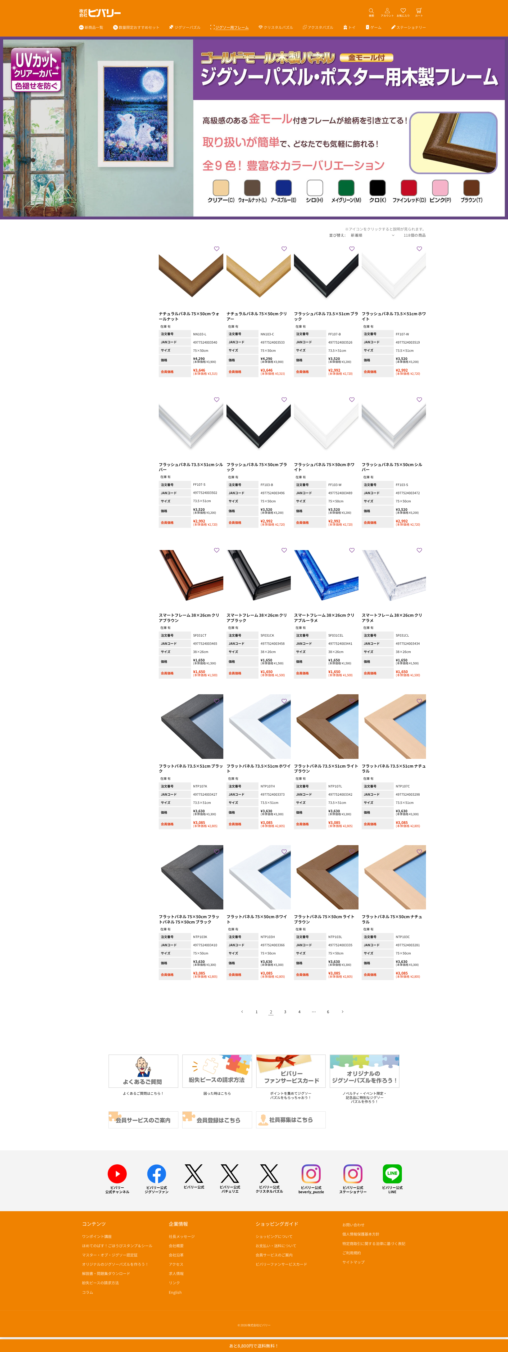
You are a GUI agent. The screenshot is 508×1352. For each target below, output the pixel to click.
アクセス (176, 1264)
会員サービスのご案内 (274, 1255)
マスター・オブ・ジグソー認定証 (110, 1255)
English (175, 1292)
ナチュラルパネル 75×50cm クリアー (256, 316)
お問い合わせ (353, 1224)
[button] (185, 27)
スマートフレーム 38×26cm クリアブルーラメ (324, 617)
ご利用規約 (351, 1252)
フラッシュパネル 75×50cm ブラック (256, 467)
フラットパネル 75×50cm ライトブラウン (324, 919)
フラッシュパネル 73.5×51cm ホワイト (394, 316)
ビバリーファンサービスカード (281, 1264)
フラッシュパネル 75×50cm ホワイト (324, 467)
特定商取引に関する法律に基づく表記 (373, 1243)
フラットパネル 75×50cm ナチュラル (392, 919)
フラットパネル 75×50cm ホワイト (256, 919)
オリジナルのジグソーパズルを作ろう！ (115, 1264)
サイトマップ (353, 1262)
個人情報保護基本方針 (360, 1234)
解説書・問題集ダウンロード (106, 1273)
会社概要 (176, 1245)
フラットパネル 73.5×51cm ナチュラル (394, 768)
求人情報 (176, 1273)
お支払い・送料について (276, 1245)
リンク (174, 1282)
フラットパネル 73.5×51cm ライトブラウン (326, 768)
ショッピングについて (274, 1236)
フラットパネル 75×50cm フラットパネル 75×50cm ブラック (189, 919)
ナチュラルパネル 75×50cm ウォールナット (189, 316)
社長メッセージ (182, 1236)
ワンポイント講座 (97, 1236)
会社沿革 (176, 1255)
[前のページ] (242, 1011)
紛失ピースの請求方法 (100, 1282)
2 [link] (271, 1011)
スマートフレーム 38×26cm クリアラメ (392, 617)
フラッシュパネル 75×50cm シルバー (392, 467)
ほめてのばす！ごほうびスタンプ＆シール (117, 1245)
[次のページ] (342, 1011)
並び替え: (337, 235)
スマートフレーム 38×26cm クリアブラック (256, 617)
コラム (87, 1292)
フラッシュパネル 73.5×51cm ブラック (326, 316)
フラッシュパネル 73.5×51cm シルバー (191, 467)
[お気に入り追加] (216, 249)
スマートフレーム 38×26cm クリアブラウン (189, 617)
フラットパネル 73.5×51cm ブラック (191, 768)
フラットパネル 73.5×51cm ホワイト (258, 768)
